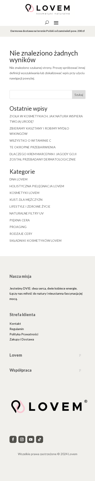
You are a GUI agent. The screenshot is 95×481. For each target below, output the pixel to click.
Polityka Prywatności (24, 334)
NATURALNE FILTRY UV (27, 213)
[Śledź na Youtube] (30, 439)
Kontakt (15, 323)
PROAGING (18, 227)
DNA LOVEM (18, 179)
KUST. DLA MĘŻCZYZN (26, 199)
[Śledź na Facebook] (13, 439)
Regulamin (17, 329)
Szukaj (78, 95)
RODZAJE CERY (21, 234)
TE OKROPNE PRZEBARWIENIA (33, 147)
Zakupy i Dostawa (22, 339)
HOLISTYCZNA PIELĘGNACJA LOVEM (37, 186)
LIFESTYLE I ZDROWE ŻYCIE (30, 206)
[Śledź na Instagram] (21, 439)
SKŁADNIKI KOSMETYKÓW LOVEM (35, 240)
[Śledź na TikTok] (39, 439)
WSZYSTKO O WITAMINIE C (30, 140)
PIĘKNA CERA (20, 220)
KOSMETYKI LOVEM (24, 193)
